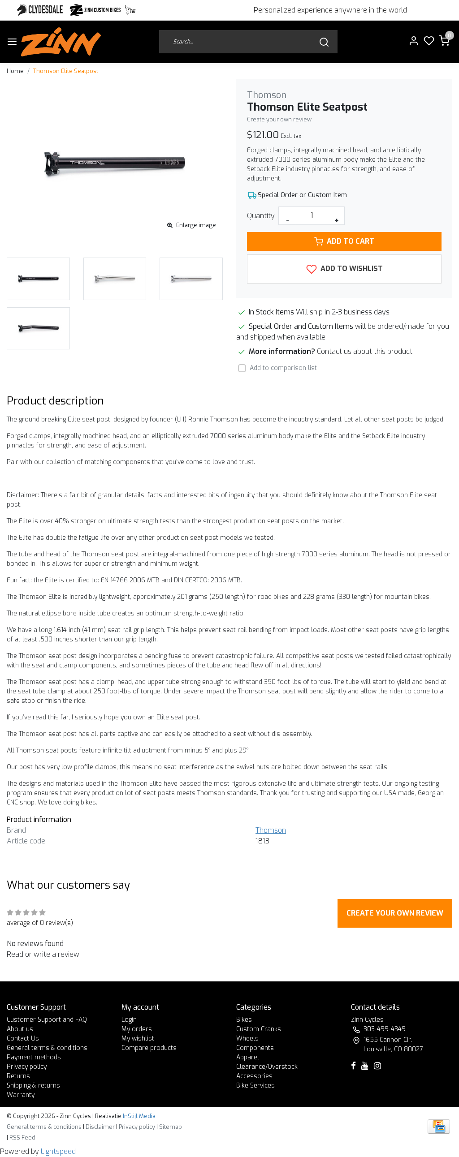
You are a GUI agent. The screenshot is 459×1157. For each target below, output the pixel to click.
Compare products (149, 1048)
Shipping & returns (33, 1085)
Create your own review (279, 119)
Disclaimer (100, 1127)
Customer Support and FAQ (47, 1019)
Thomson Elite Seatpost (65, 71)
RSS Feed (22, 1137)
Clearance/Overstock (267, 1066)
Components (255, 1048)
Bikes (244, 1019)
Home (15, 71)
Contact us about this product (364, 351)
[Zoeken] (324, 42)
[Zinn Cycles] (95, 10)
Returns (18, 1076)
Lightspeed (58, 1151)
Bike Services (255, 1085)
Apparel (247, 1057)
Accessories (254, 1076)
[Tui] (130, 10)
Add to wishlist (351, 268)
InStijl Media (138, 1116)
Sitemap (170, 1127)
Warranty (21, 1095)
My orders (136, 1029)
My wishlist (137, 1038)
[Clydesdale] (40, 10)
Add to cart (350, 241)
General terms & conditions (47, 1048)
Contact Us (23, 1038)
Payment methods (34, 1057)
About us (20, 1029)
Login (129, 1019)
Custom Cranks (258, 1029)
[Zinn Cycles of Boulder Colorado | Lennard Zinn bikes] (61, 41)
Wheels (247, 1038)
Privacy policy (27, 1066)
